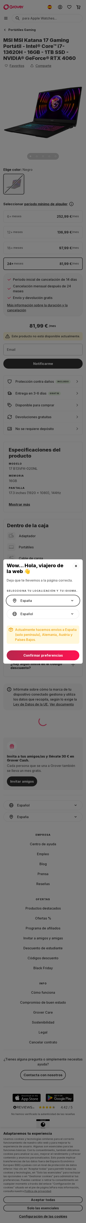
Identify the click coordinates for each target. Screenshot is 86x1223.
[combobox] (43, 601)
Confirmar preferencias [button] (43, 655)
